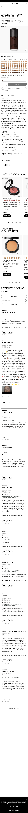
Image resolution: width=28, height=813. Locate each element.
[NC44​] (12, 258)
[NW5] (13, 68)
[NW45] (21, 66)
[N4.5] (19, 68)
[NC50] (21, 70)
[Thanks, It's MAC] (5, 200)
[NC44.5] (13, 66)
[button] (7, 390)
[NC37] (21, 64)
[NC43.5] (8, 66)
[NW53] (26, 70)
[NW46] (4, 68)
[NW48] (6, 68)
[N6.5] (17, 64)
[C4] (23, 68)
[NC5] (10, 68)
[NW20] (2, 64)
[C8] (17, 70)
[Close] (26, 799)
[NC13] (8, 61)
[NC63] (10, 72)
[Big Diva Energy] (26, 200)
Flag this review (5, 404)
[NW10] (4, 61)
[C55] (2, 72)
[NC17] (15, 61)
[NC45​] (16, 258)
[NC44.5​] (14, 258)
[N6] (10, 64)
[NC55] (4, 72)
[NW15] (19, 61)
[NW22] (4, 64)
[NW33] (13, 70)
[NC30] (8, 64)
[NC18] (17, 61)
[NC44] (10, 66)
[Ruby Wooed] (14, 200)
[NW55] (13, 72)
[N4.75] (21, 68)
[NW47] (23, 70)
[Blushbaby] (12, 200)
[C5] (4, 70)
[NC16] (13, 61)
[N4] (6, 61)
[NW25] (15, 64)
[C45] (6, 70)
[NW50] (8, 68)
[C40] (26, 68)
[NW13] (17, 68)
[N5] (2, 70)
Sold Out (17, 84)
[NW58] (19, 72)
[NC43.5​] (9, 258)
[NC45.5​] (19, 258)
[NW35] (15, 66)
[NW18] (23, 61)
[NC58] (6, 72)
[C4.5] (6, 66)
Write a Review (14, 296)
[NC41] (2, 66)
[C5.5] (8, 70)
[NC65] (15, 72)
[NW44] (15, 70)
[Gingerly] (19, 200)
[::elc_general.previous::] (3, 200)
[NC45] (23, 66)
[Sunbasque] (16, 200)
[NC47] (2, 68)
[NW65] (23, 72)
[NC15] (10, 61)
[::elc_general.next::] (20, 200)
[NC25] (26, 61)
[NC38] (23, 64)
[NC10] (2, 61)
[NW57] (17, 72)
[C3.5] (13, 64)
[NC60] (8, 72)
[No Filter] (9, 200)
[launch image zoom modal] (26, 50)
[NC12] (15, 68)
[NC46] (26, 66)
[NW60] (21, 72)
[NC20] (21, 61)
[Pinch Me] (7, 200)
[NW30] (10, 70)
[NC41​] (5, 258)
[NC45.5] (19, 70)
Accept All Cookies (14, 810)
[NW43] (19, 66)
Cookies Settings (14, 806)
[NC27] (6, 64)
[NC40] (26, 64)
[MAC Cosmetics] (14, 3)
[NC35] (19, 64)
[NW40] (17, 66)
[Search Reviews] (26, 300)
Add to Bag (7, 215)
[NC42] (4, 66)
